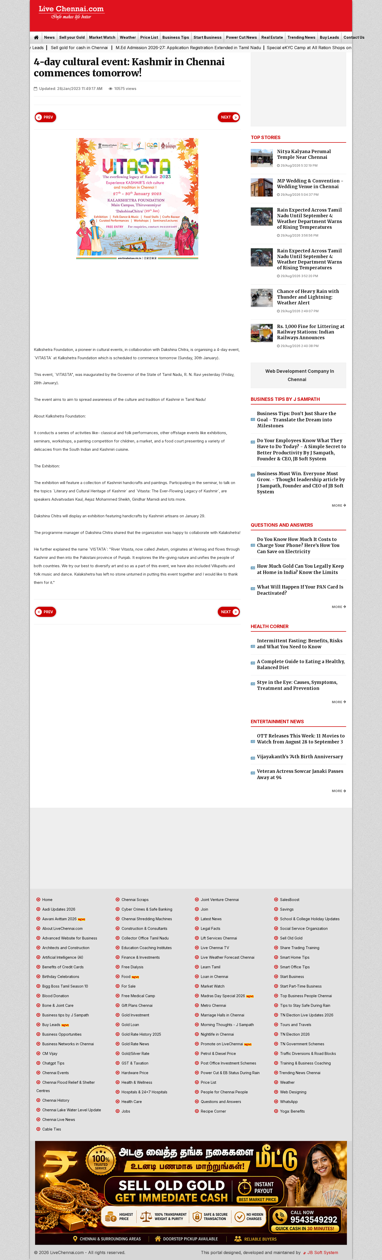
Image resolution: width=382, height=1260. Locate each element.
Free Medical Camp (138, 996)
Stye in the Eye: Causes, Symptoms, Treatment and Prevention (297, 685)
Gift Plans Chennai (137, 1005)
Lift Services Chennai (218, 938)
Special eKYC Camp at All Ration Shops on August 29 (269, 47)
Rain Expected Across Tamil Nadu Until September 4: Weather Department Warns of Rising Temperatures (309, 218)
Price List (149, 37)
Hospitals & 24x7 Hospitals (144, 1092)
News (49, 37)
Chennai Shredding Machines (146, 919)
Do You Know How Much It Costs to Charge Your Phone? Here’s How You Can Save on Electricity (298, 545)
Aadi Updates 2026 (58, 909)
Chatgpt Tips (52, 1063)
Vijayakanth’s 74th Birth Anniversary (300, 757)
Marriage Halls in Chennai (222, 1015)
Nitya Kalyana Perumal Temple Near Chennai (304, 154)
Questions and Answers (220, 1101)
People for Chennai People (224, 1092)
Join (204, 909)
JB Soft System (322, 1252)
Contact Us (354, 37)
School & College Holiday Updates (309, 919)
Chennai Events (55, 1072)
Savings (286, 909)
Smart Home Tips (294, 957)
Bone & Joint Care (57, 1005)
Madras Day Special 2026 (223, 996)
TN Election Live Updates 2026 (306, 1015)
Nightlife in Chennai (217, 1034)
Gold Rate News (135, 1044)
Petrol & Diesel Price (218, 1053)
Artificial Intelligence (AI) (62, 957)
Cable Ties (51, 1129)
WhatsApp (288, 1101)
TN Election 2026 (294, 1034)
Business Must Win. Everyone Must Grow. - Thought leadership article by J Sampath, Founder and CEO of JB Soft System (301, 483)
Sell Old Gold (290, 938)
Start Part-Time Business (300, 986)
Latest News (211, 919)
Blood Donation (55, 996)
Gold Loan (130, 1024)
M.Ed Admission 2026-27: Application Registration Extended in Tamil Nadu (137, 47)
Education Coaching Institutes (146, 947)
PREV (48, 117)
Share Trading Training (299, 947)
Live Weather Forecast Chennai (227, 957)
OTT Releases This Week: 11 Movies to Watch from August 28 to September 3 (301, 739)
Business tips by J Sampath (65, 1015)
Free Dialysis (132, 967)
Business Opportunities (61, 1034)
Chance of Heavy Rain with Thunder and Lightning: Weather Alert (308, 297)
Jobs (125, 1111)
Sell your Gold (72, 37)
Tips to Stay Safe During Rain (304, 1005)
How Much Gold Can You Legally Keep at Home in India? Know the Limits (300, 569)
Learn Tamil (210, 967)
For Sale (128, 986)
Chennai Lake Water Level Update (71, 1110)
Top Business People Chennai (305, 996)
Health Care (131, 1101)
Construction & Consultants (144, 928)
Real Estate (272, 37)
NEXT (226, 117)
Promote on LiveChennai (222, 1044)
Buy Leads (329, 37)
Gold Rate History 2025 (141, 1034)
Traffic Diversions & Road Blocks (307, 1053)
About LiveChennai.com (62, 928)
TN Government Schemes (301, 1044)
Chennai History (55, 1100)
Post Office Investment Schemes (228, 1063)
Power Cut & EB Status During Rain (230, 1072)
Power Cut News (241, 37)
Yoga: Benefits (292, 1111)
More (337, 505)
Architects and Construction (65, 947)
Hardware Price (134, 1072)
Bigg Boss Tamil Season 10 (64, 986)
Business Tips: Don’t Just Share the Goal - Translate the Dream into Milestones (296, 420)
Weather (128, 37)
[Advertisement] (231, 14)
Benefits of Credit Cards (62, 967)
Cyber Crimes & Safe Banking (146, 909)
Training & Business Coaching (305, 1063)
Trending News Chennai (299, 1072)
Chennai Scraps (135, 899)
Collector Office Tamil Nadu (145, 938)
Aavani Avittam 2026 (59, 919)
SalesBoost (289, 899)
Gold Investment (135, 1015)
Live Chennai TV (214, 947)
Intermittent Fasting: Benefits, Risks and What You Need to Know (300, 644)
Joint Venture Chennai (219, 899)
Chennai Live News (58, 1119)
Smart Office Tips (294, 967)
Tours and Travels (295, 1024)
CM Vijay (49, 1053)
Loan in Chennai (214, 976)
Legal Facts (210, 928)
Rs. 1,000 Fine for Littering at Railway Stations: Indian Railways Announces (311, 332)
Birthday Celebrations (60, 976)
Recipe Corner (213, 1111)
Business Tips (175, 37)
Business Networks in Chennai (67, 1044)
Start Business (208, 37)
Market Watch (102, 37)
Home (46, 899)
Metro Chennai (213, 1005)
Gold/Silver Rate (135, 1053)
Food (126, 976)
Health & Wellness (136, 1082)
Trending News (301, 37)
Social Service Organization (303, 928)
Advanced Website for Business (69, 938)
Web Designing (292, 1092)
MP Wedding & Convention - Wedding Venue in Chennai (310, 184)
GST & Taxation (134, 1063)
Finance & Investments (140, 957)
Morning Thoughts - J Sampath (227, 1024)
